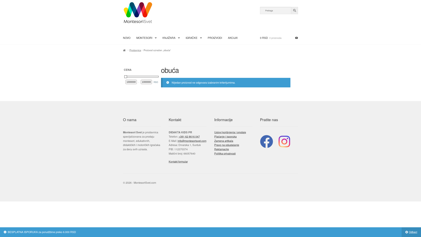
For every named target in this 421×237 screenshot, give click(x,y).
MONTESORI (144, 38)
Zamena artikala (223, 141)
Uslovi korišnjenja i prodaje (230, 132)
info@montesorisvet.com (192, 141)
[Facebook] (266, 140)
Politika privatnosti (225, 153)
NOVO (126, 38)
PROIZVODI (215, 38)
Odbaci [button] (413, 232)
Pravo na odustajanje (226, 145)
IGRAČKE (192, 38)
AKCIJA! (233, 38)
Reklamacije (221, 149)
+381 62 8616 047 (189, 136)
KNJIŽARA (168, 38)
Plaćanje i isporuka (225, 136)
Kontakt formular (178, 161)
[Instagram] (284, 140)
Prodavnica (135, 50)
